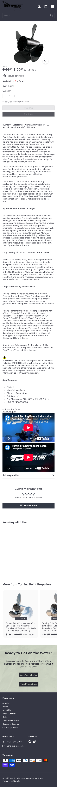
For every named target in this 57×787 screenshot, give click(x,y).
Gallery (5, 717)
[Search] (52, 15)
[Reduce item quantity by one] (4, 96)
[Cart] (46, 6)
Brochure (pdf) (9, 411)
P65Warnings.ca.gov (28, 373)
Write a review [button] (28, 505)
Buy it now (28, 114)
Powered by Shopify (11, 781)
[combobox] (28, 15)
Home (5, 706)
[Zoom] (45, 61)
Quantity (6, 91)
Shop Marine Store (10, 720)
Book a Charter (8, 713)
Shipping (6, 102)
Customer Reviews (10, 724)
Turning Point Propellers (35, 584)
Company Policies (10, 727)
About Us (6, 710)
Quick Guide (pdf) (11, 409)
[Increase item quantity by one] (14, 96)
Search (5, 703)
